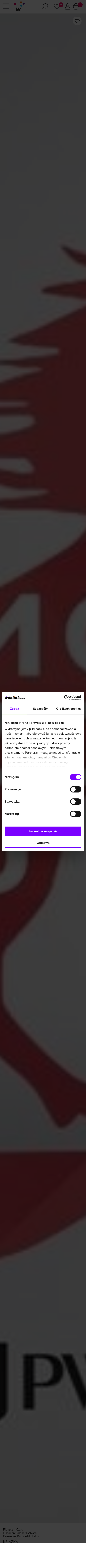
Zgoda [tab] (14, 708)
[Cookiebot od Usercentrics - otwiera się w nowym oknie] (63, 697)
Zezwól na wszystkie (43, 831)
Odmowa (43, 842)
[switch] (75, 789)
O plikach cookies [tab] (68, 708)
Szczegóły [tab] (40, 708)
